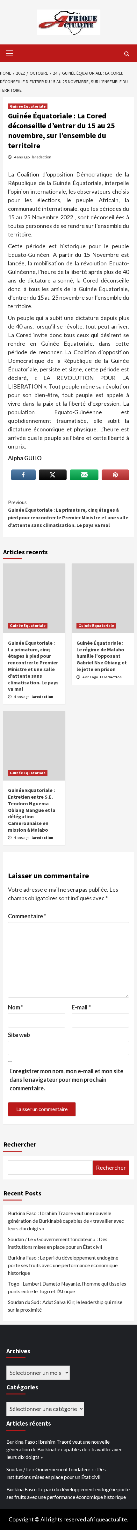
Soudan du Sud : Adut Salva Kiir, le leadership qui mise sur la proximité (65, 1306)
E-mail (81, 1007)
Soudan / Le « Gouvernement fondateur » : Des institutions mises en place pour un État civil (57, 1243)
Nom (15, 1007)
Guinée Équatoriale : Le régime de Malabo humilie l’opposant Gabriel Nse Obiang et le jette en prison (101, 656)
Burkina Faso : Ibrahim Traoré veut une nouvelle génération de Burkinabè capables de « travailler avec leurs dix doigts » (66, 1220)
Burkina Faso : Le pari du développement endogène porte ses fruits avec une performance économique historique (63, 1265)
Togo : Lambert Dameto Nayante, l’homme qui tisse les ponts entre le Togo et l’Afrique (67, 1287)
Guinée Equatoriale (28, 106)
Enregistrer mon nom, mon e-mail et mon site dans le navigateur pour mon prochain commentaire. (66, 1080)
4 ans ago (22, 157)
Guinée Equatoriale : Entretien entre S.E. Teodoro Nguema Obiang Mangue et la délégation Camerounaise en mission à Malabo (31, 810)
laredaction (41, 157)
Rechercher (19, 1144)
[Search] (127, 54)
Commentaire (27, 916)
